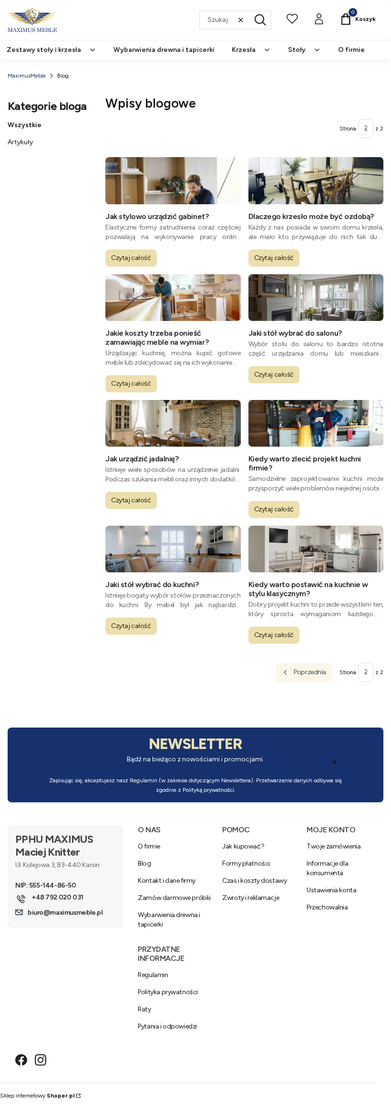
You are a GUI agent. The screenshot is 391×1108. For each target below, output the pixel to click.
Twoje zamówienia (333, 846)
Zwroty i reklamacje (250, 898)
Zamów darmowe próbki (174, 898)
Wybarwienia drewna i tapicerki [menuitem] (164, 50)
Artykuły (20, 142)
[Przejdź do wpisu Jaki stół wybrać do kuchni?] (173, 549)
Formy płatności (246, 863)
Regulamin (143, 780)
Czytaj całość (131, 258)
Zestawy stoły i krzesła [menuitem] (44, 50)
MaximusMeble (27, 75)
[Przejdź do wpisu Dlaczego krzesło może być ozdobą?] (316, 180)
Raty (144, 1009)
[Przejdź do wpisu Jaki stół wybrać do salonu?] (316, 297)
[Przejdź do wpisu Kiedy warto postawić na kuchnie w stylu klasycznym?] (316, 549)
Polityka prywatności (168, 992)
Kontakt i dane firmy (167, 881)
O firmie (149, 846)
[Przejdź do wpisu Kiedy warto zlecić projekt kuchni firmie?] (316, 423)
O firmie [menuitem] (351, 50)
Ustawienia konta (331, 890)
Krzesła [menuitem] (244, 50)
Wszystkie (24, 125)
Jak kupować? (243, 846)
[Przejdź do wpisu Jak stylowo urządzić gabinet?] (173, 180)
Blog (144, 863)
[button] (260, 20)
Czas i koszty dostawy (254, 881)
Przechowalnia (327, 907)
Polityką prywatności (208, 790)
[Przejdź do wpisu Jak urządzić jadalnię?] (173, 423)
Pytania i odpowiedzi (167, 1026)
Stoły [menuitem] (297, 50)
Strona (348, 128)
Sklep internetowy (37, 1095)
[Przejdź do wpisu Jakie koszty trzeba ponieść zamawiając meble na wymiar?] (173, 297)
